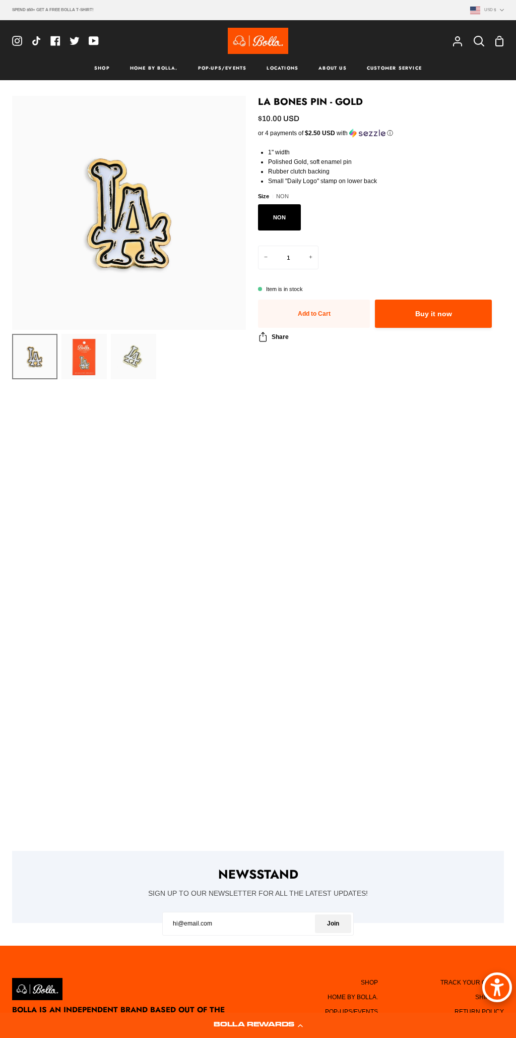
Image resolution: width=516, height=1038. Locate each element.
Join (333, 923)
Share (280, 336)
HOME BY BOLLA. (353, 997)
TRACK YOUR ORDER (472, 982)
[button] (258, 1025)
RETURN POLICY (479, 1011)
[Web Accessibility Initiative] (497, 987)
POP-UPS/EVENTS (351, 1011)
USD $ (490, 9)
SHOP (369, 982)
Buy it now (433, 314)
